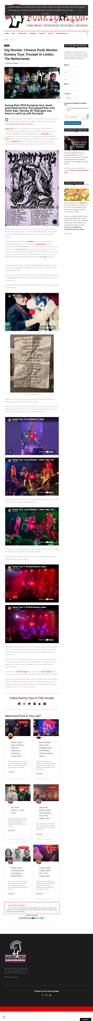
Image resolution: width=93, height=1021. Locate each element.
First (65, 72)
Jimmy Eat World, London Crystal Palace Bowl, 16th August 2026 (45, 812)
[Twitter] (29, 703)
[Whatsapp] (37, 918)
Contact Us (86, 1009)
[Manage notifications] (4, 1017)
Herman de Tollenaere (12, 63)
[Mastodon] (35, 918)
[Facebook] (19, 703)
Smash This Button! (73, 123)
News (13, 33)
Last (65, 79)
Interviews (32, 33)
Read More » (11, 772)
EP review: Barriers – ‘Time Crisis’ (17, 810)
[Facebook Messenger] (26, 918)
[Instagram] (24, 703)
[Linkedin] (42, 918)
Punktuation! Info (61, 33)
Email (66, 84)
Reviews (50, 33)
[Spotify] (34, 703)
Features (42, 33)
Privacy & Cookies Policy (75, 1009)
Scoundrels (43, 257)
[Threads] (33, 918)
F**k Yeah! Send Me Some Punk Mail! (77, 109)
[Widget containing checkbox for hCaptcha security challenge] (76, 116)
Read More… (46, 13)
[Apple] (39, 703)
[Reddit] (24, 918)
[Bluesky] (31, 918)
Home (7, 33)
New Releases (22, 33)
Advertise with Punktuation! (59, 1009)
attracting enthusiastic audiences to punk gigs (19, 124)
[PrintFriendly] (44, 918)
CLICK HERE (67, 234)
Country (67, 94)
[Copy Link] (40, 918)
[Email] (29, 918)
